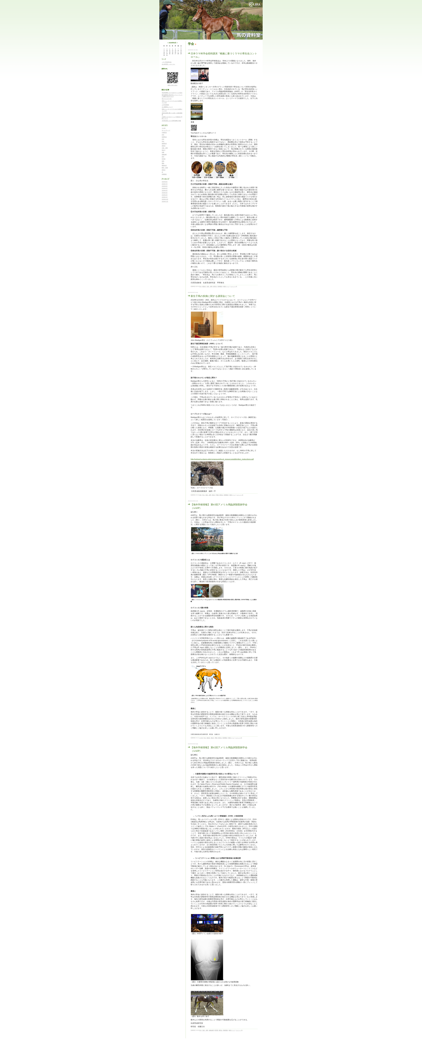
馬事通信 (164, 174)
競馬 (163, 161)
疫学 (163, 156)
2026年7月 (164, 184)
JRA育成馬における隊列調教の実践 (171, 120)
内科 (163, 134)
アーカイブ (165, 179)
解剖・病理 (165, 167)
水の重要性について (167, 107)
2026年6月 (164, 186)
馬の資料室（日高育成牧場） (211, 20)
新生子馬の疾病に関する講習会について (213, 296)
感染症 (163, 145)
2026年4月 (164, 190)
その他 (163, 128)
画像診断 (164, 154)
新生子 (163, 150)
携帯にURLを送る (172, 85)
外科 (163, 139)
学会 (163, 141)
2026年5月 (164, 188)
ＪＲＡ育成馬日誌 (166, 62)
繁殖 (163, 163)
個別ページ (226, 286)
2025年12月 (165, 199)
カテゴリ (165, 125)
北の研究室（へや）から (168, 64)
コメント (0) (233, 286)
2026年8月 (164, 181)
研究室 (163, 159)
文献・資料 (165, 148)
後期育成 (164, 143)
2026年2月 (164, 195)
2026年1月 (164, 197)
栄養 (163, 152)
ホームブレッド (166, 130)
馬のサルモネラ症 (166, 98)
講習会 (163, 170)
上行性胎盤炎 (165, 104)
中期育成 (164, 132)
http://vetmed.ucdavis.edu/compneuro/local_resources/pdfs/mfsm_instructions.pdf (222, 459)
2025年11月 (165, 201)
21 (178, 52)
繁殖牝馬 (164, 165)
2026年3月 (164, 192)
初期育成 (164, 137)
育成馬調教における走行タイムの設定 (172, 92)
